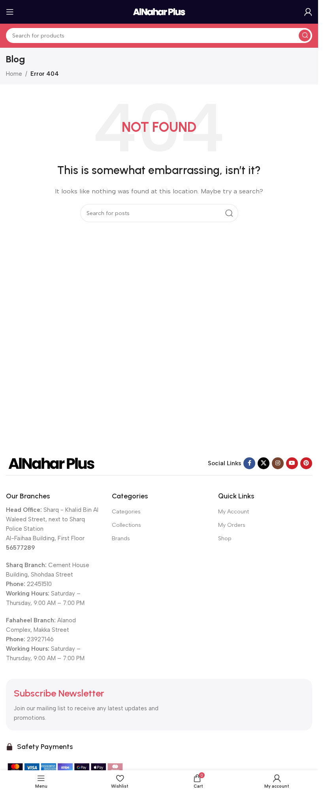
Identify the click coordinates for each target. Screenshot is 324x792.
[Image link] (51, 462)
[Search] (305, 35)
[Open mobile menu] (10, 12)
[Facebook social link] (249, 463)
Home (14, 73)
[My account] (308, 12)
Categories (126, 511)
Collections (126, 525)
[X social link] (263, 463)
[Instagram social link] (278, 463)
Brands (121, 538)
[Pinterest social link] (306, 463)
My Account (233, 511)
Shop (225, 538)
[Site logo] (159, 11)
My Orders (231, 525)
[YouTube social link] (292, 463)
